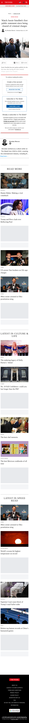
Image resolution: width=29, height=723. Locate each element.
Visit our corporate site (22, 717)
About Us (14, 685)
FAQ (14, 700)
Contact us (18, 129)
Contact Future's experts (14, 687)
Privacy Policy (14, 692)
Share (5, 62)
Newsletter (25, 62)
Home (9, 13)
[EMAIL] (10, 143)
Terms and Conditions (14, 690)
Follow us (17, 62)
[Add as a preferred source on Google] (14, 710)
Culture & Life (16, 13)
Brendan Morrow (11, 30)
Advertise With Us (14, 697)
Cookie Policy (14, 695)
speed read (14, 16)
